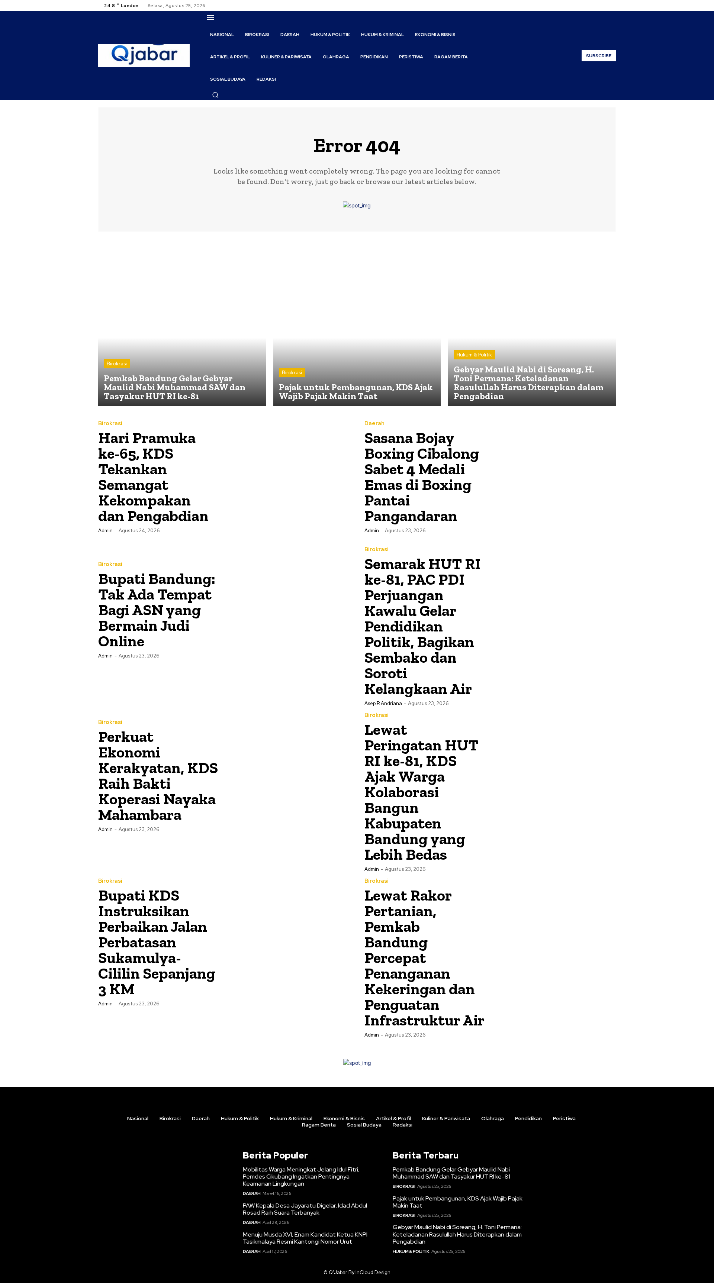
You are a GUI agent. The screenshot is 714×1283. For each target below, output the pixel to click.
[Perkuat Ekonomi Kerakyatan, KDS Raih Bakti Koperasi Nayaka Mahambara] (287, 775)
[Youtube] (611, 5)
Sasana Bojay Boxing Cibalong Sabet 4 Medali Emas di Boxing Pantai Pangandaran (421, 476)
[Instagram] (593, 5)
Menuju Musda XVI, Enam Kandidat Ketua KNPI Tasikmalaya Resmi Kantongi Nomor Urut (305, 1238)
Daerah (374, 423)
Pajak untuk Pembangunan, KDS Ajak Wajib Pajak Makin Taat (457, 1202)
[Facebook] (584, 5)
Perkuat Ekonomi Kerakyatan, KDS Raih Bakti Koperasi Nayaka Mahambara (158, 775)
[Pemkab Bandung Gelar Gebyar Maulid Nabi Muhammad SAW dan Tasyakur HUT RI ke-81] (182, 323)
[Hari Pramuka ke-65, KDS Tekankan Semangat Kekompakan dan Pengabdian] (287, 476)
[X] (602, 5)
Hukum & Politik (474, 355)
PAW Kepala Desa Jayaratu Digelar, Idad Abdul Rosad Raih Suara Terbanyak (305, 1209)
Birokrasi (117, 364)
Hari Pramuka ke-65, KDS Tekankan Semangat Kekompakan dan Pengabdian (153, 476)
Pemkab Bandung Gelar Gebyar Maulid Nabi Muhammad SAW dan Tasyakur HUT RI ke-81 (451, 1173)
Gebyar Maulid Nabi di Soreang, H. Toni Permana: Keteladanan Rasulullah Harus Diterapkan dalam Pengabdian (457, 1234)
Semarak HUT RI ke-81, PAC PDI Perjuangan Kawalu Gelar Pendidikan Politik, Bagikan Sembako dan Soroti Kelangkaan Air (422, 626)
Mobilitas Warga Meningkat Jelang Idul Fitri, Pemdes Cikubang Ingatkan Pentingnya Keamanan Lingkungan (301, 1176)
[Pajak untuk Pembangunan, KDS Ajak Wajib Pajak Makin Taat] (357, 323)
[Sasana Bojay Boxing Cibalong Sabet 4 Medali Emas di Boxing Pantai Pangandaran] (553, 476)
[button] (215, 94)
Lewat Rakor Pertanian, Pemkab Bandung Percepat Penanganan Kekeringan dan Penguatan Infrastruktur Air (424, 958)
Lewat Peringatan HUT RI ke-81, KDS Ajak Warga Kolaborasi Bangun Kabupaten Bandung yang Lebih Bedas (421, 792)
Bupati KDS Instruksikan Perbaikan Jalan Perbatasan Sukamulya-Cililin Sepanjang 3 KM (156, 942)
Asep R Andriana (383, 703)
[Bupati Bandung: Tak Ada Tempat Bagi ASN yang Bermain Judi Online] (287, 609)
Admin (105, 530)
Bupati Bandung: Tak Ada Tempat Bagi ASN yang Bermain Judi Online (156, 609)
